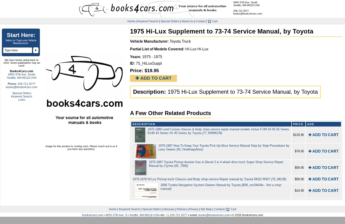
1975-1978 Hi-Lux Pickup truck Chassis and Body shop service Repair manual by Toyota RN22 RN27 (209, 179)
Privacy (193, 209)
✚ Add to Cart (153, 78)
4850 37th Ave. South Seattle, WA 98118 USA (246, 4)
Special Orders (170, 21)
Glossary (169, 209)
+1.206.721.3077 (177, 215)
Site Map (206, 209)
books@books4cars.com (247, 13)
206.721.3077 (241, 10)
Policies (182, 209)
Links (21, 99)
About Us (187, 21)
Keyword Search (147, 21)
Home (131, 21)
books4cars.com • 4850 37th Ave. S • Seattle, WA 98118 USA (121, 215)
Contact (200, 21)
